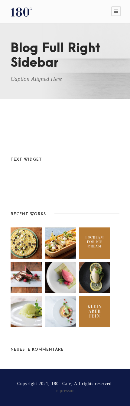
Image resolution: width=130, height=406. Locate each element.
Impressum (65, 390)
